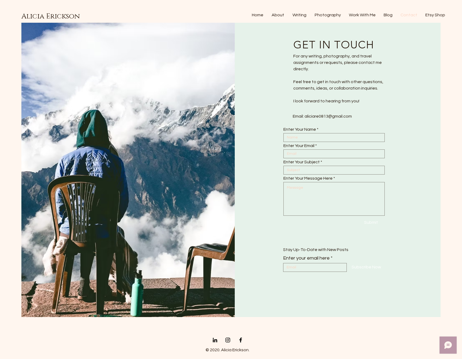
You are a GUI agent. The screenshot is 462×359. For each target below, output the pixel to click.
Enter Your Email (298, 146)
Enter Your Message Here (308, 178)
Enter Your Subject (301, 162)
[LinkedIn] (215, 340)
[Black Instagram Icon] (228, 340)
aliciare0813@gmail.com (328, 116)
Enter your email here (306, 258)
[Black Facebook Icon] (240, 340)
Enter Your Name (299, 129)
